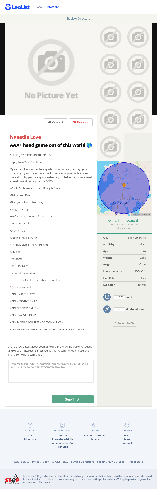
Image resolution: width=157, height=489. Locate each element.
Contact (57, 122)
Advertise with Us (62, 439)
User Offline (27, 122)
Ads (39, 6)
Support (127, 443)
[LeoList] (17, 7)
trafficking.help (122, 479)
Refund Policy (60, 462)
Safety (94, 439)
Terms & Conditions (82, 462)
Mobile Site (136, 462)
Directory (53, 6)
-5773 (124, 297)
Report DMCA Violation (111, 462)
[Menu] (150, 7)
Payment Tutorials (94, 435)
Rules (127, 439)
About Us (62, 435)
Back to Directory (78, 18)
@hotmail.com (130, 309)
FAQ (127, 435)
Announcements (62, 443)
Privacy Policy (40, 462)
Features (62, 447)
